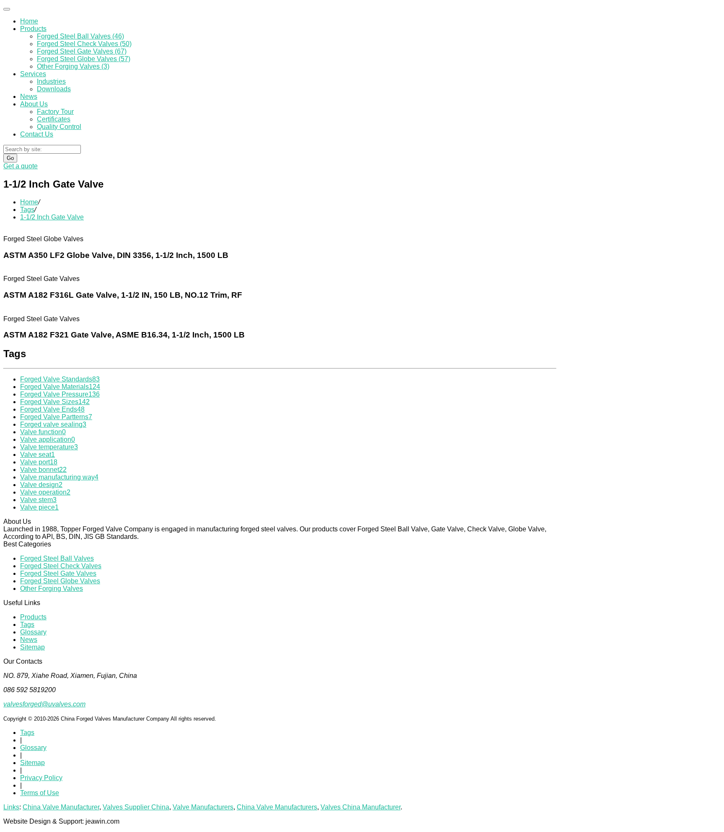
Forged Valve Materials (60, 386)
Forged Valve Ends (52, 409)
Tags (27, 209)
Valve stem (38, 499)
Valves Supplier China (136, 807)
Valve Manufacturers (203, 807)
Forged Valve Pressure (60, 394)
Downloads (54, 89)
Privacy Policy (41, 777)
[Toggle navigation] (6, 9)
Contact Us (36, 134)
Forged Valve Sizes (55, 401)
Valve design (41, 484)
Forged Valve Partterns (56, 416)
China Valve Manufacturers (277, 807)
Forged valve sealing (53, 424)
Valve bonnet (43, 469)
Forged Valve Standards (60, 379)
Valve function (43, 431)
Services (33, 73)
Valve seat (37, 454)
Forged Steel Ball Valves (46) (80, 36)
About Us (34, 104)
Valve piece (39, 507)
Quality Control (59, 126)
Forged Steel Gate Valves (58, 573)
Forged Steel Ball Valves (57, 558)
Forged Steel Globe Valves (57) (83, 58)
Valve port (38, 462)
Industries (51, 81)
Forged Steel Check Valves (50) (84, 43)
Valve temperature (49, 447)
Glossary (33, 632)
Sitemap (32, 647)
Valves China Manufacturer (361, 807)
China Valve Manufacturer (61, 807)
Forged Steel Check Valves (60, 565)
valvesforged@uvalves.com (44, 704)
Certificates (53, 119)
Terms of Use (39, 792)
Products (33, 28)
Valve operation (45, 492)
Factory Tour (55, 111)
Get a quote (20, 166)
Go (10, 158)
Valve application (47, 439)
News (28, 96)
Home (29, 21)
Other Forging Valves (51, 588)
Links (11, 807)
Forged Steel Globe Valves (60, 581)
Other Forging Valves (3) (73, 66)
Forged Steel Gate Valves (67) (82, 51)
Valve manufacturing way (59, 477)
